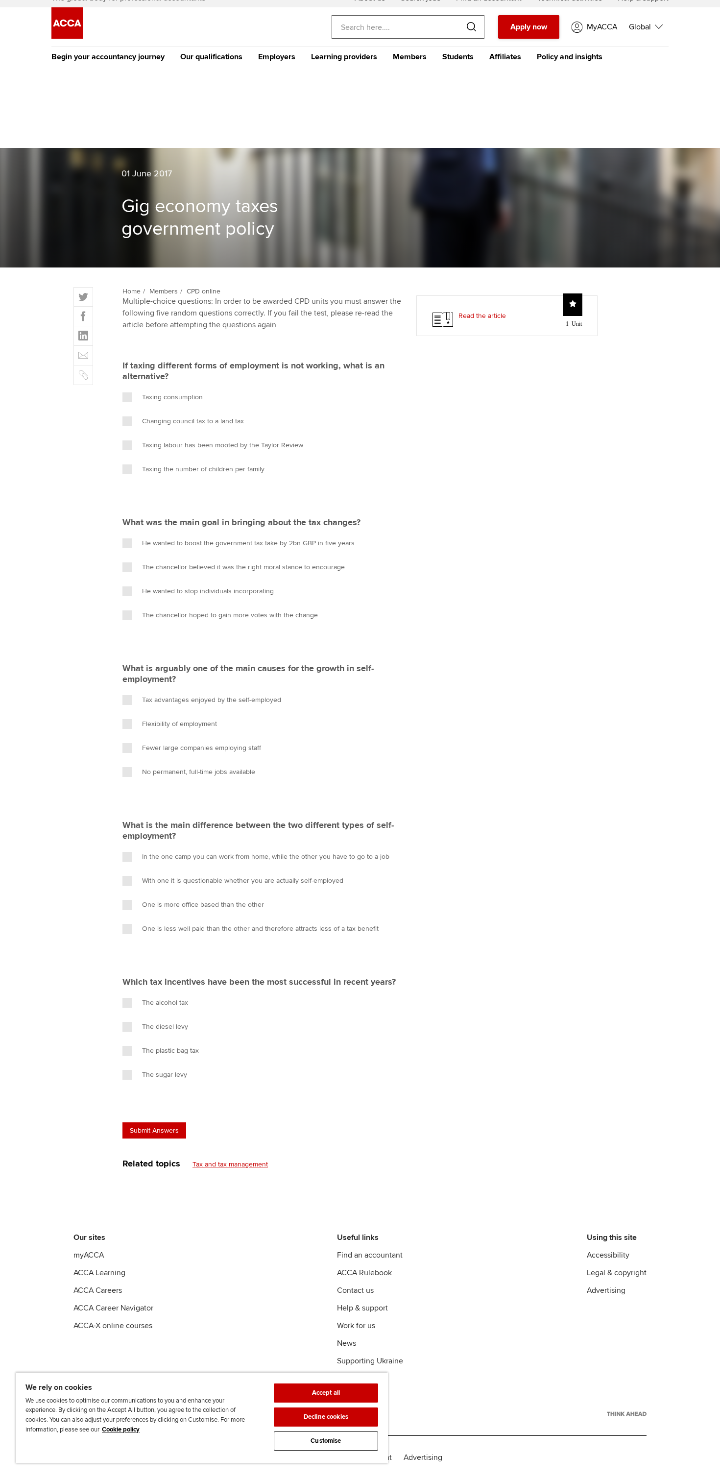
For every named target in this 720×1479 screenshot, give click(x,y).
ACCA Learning (99, 1273)
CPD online (203, 291)
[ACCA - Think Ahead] (627, 1414)
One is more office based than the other (203, 904)
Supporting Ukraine (370, 1361)
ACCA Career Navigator (113, 1308)
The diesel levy (165, 1026)
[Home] (67, 36)
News (346, 1343)
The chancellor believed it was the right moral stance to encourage (243, 567)
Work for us (356, 1326)
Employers (276, 57)
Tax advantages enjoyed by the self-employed (211, 700)
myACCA (88, 1255)
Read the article (482, 316)
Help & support (362, 1308)
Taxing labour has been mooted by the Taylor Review (222, 445)
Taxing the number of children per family (203, 469)
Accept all (326, 1393)
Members (410, 57)
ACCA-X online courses (112, 1326)
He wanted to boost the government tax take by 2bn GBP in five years (248, 543)
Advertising (606, 1290)
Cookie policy (121, 1429)
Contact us (355, 1290)
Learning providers (344, 57)
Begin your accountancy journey (108, 57)
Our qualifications (211, 57)
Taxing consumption (172, 397)
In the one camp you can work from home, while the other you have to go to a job (265, 856)
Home (131, 291)
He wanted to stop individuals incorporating (208, 591)
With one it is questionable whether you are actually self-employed (242, 880)
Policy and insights (569, 57)
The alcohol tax (165, 1002)
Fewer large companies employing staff (201, 748)
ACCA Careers (97, 1290)
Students (458, 57)
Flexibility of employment (179, 724)
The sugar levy (164, 1074)
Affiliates (505, 57)
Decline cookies (326, 1417)
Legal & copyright (617, 1273)
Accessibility (608, 1255)
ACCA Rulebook (364, 1273)
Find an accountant (370, 1255)
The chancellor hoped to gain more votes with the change (230, 615)
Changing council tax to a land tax (193, 421)
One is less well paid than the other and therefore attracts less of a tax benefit (260, 928)
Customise (326, 1441)
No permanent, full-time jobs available (198, 772)
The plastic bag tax (170, 1050)
